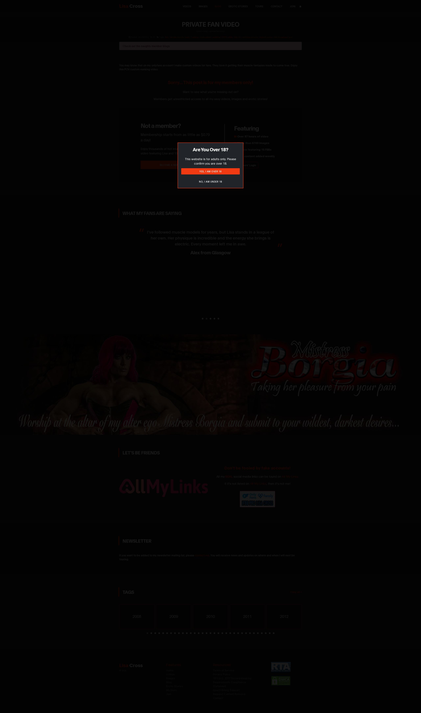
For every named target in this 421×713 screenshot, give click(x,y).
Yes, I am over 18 (210, 171)
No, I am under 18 (210, 181)
